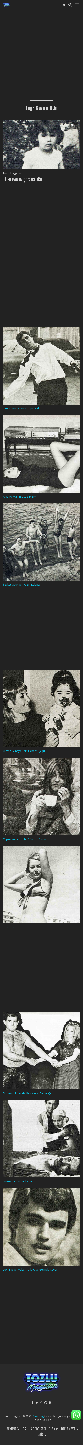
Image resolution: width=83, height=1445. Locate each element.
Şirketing (38, 1416)
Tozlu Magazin (12, 173)
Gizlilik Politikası (34, 1428)
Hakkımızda (12, 1428)
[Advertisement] (41, 51)
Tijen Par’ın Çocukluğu (22, 179)
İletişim (42, 1434)
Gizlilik (53, 1428)
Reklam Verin (69, 1428)
